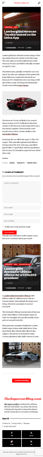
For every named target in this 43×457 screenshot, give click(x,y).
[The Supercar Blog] (21, 2)
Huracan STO (20, 163)
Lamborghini (8, 27)
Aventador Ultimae (10, 134)
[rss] (31, 443)
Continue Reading (21, 381)
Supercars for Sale (24, 264)
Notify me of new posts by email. (18, 227)
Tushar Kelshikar (11, 48)
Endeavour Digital (32, 452)
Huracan (12, 163)
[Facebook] (11, 434)
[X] (31, 434)
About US (5, 418)
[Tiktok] (11, 443)
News (15, 27)
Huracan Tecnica (32, 163)
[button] (4, 3)
